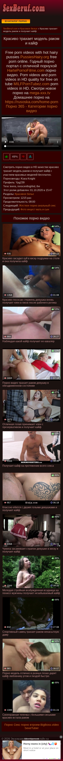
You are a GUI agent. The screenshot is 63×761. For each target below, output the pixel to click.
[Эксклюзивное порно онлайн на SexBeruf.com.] (23, 8)
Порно (8, 724)
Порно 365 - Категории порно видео (31, 108)
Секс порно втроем (27, 724)
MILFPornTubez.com (31, 84)
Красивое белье (24, 194)
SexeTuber (32, 728)
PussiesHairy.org (34, 57)
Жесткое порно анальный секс (37, 205)
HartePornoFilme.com (25, 70)
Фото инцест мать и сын (35, 209)
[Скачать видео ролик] (30, 156)
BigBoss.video (49, 724)
